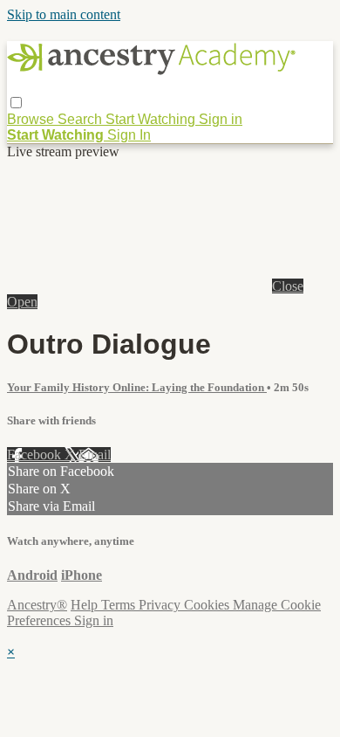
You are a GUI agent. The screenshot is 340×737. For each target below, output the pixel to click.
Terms (120, 604)
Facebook (36, 454)
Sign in (220, 119)
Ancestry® (37, 604)
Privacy (161, 604)
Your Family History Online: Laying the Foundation (137, 387)
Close (287, 286)
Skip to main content (63, 14)
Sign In (129, 134)
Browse (32, 119)
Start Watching (152, 119)
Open (22, 301)
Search (81, 119)
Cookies (208, 604)
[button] (16, 102)
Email (94, 454)
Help (86, 604)
